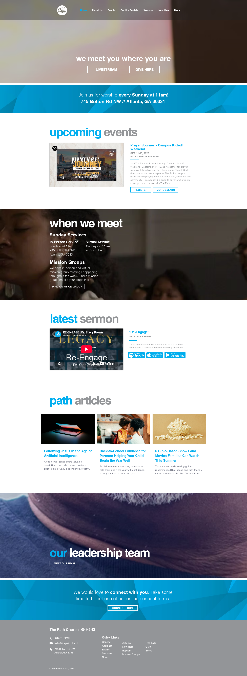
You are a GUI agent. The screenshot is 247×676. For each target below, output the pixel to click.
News (105, 657)
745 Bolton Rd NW (62, 250)
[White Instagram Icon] (88, 629)
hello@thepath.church (66, 643)
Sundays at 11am (98, 246)
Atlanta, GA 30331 (62, 254)
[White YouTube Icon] (93, 629)
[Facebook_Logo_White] (83, 629)
